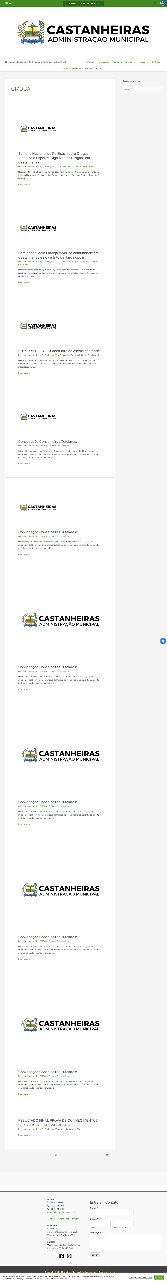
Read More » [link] (24, 184)
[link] (164, 3)
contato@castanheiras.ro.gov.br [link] (62, 1212)
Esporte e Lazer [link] (67, 166)
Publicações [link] (103, 62)
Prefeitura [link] (89, 62)
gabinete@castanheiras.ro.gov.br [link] (62, 1219)
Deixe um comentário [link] (28, 166)
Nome (94, 1208)
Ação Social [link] (45, 166)
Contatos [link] (155, 62)
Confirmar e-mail (120, 1227)
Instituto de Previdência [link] (124, 62)
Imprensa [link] (143, 62)
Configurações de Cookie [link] (140, 1277)
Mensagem (96, 1232)
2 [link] (56, 1155)
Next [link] (108, 1155)
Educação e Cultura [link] (69, 261)
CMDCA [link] (55, 166)
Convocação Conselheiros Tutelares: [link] (47, 441)
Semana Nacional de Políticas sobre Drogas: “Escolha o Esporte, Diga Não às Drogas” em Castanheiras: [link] (54, 157)
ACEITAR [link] (158, 1277)
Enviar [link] (95, 1255)
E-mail (94, 1219)
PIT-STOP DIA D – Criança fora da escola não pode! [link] (59, 351)
